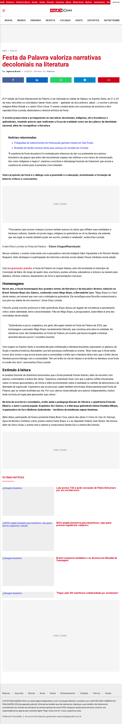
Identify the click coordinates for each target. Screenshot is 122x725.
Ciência (96, 693)
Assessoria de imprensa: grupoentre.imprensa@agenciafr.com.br (53, 716)
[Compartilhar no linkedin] (37, 80)
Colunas (65, 20)
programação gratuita (20, 268)
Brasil (9, 20)
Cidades (84, 693)
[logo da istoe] (61, 10)
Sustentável (99, 2)
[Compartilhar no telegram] (85, 80)
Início (4, 51)
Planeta (50, 2)
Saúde (35, 2)
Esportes (60, 2)
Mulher (88, 2)
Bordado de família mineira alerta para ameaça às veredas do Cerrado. (51, 148)
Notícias (13, 51)
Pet (108, 2)
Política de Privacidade (12, 716)
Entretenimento (67, 693)
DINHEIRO (35, 20)
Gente (42, 2)
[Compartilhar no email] (108, 80)
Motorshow (78, 2)
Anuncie (116, 2)
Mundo (21, 20)
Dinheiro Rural (23, 2)
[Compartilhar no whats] (61, 80)
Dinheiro (10, 2)
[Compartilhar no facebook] (13, 80)
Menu (68, 2)
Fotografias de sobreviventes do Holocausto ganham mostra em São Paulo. (54, 143)
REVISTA (50, 20)
